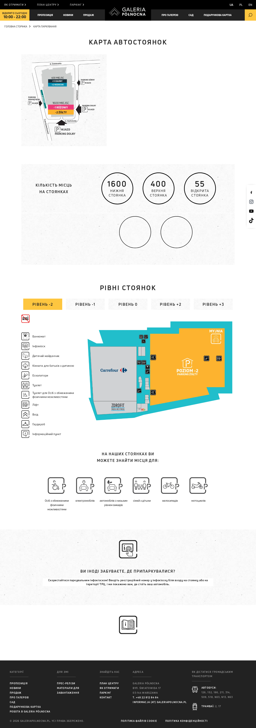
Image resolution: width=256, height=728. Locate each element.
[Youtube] (251, 211)
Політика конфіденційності (186, 721)
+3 (213, 304)
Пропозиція (45, 15)
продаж (88, 15)
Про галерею (19, 697)
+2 (170, 304)
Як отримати (14, 4)
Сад (191, 15)
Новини (15, 688)
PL (241, 5)
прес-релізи (66, 683)
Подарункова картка (218, 15)
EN (250, 5)
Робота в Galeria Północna (30, 711)
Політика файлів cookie (139, 721)
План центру (46, 4)
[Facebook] (251, 192)
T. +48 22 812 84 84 (145, 697)
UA (231, 5)
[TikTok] (251, 220)
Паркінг (76, 4)
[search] (250, 15)
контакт (106, 697)
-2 (42, 304)
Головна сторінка (15, 26)
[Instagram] (251, 201)
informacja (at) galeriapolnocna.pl (160, 702)
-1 (85, 304)
